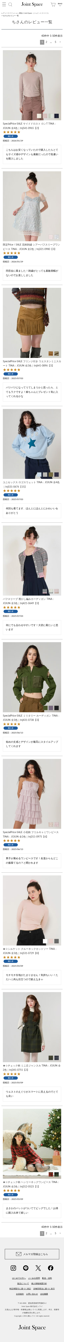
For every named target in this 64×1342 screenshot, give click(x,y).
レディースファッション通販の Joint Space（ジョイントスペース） (25, 13)
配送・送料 (47, 1278)
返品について (23, 1283)
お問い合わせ (32, 1294)
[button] (60, 42)
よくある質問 (34, 1278)
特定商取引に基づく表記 (20, 1289)
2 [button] (46, 42)
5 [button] (55, 42)
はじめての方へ (19, 1278)
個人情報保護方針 (39, 1283)
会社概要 (44, 1294)
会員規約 (20, 1294)
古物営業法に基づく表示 (44, 1289)
